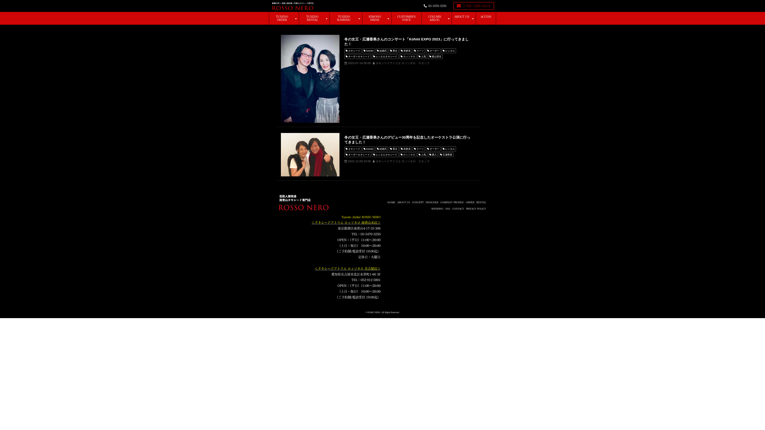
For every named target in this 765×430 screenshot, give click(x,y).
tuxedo (370, 50)
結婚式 (383, 50)
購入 (434, 154)
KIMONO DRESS (375, 18)
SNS (447, 208)
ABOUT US (461, 16)
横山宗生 (436, 56)
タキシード (354, 50)
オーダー (434, 50)
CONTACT (458, 208)
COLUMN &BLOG (434, 18)
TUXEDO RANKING (344, 18)
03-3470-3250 (437, 6)
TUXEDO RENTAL (312, 18)
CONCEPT (418, 202)
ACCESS (486, 16)
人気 (423, 56)
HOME (391, 202)
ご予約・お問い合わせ (477, 6)
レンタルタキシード (386, 56)
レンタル (450, 50)
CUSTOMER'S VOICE (406, 18)
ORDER (470, 202)
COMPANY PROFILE (452, 202)
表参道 (407, 50)
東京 (395, 50)
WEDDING (437, 208)
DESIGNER (432, 202)
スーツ (420, 50)
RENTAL (481, 202)
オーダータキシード (359, 56)
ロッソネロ (409, 56)
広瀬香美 (447, 154)
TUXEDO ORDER (282, 18)
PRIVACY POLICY (476, 208)
